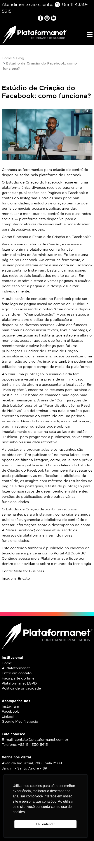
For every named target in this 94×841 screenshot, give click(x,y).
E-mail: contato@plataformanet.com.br (35, 739)
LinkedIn (9, 716)
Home (7, 58)
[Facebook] (41, 18)
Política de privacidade (21, 688)
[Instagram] (47, 18)
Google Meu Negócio (20, 721)
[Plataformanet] (34, 35)
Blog (20, 58)
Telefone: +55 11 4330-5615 (25, 744)
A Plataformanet (16, 668)
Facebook (10, 711)
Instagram (10, 706)
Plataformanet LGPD (19, 683)
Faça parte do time (18, 678)
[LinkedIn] (53, 18)
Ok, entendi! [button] (45, 824)
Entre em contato (16, 673)
